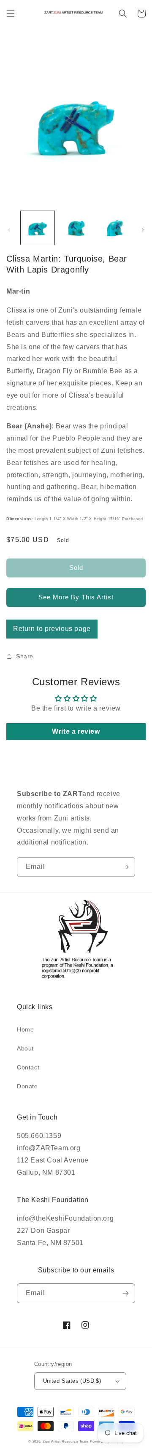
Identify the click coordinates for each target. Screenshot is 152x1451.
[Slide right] (142, 230)
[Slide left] (9, 230)
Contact (28, 1067)
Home (25, 1029)
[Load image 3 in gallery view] (114, 228)
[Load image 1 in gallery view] (37, 228)
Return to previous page (52, 628)
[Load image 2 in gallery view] (75, 228)
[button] (10, 13)
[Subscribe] (125, 867)
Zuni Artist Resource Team (66, 1441)
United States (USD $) (72, 1381)
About (25, 1048)
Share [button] (24, 656)
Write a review (76, 731)
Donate (27, 1086)
